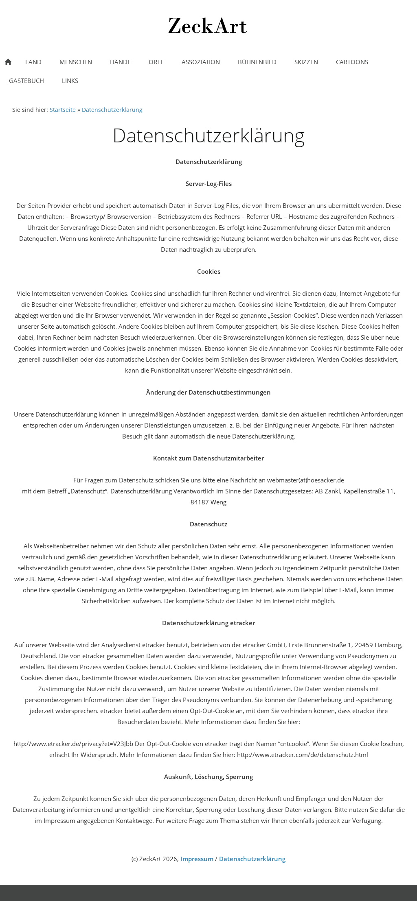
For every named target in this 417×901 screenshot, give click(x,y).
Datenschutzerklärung (112, 109)
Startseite (63, 109)
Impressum (196, 859)
